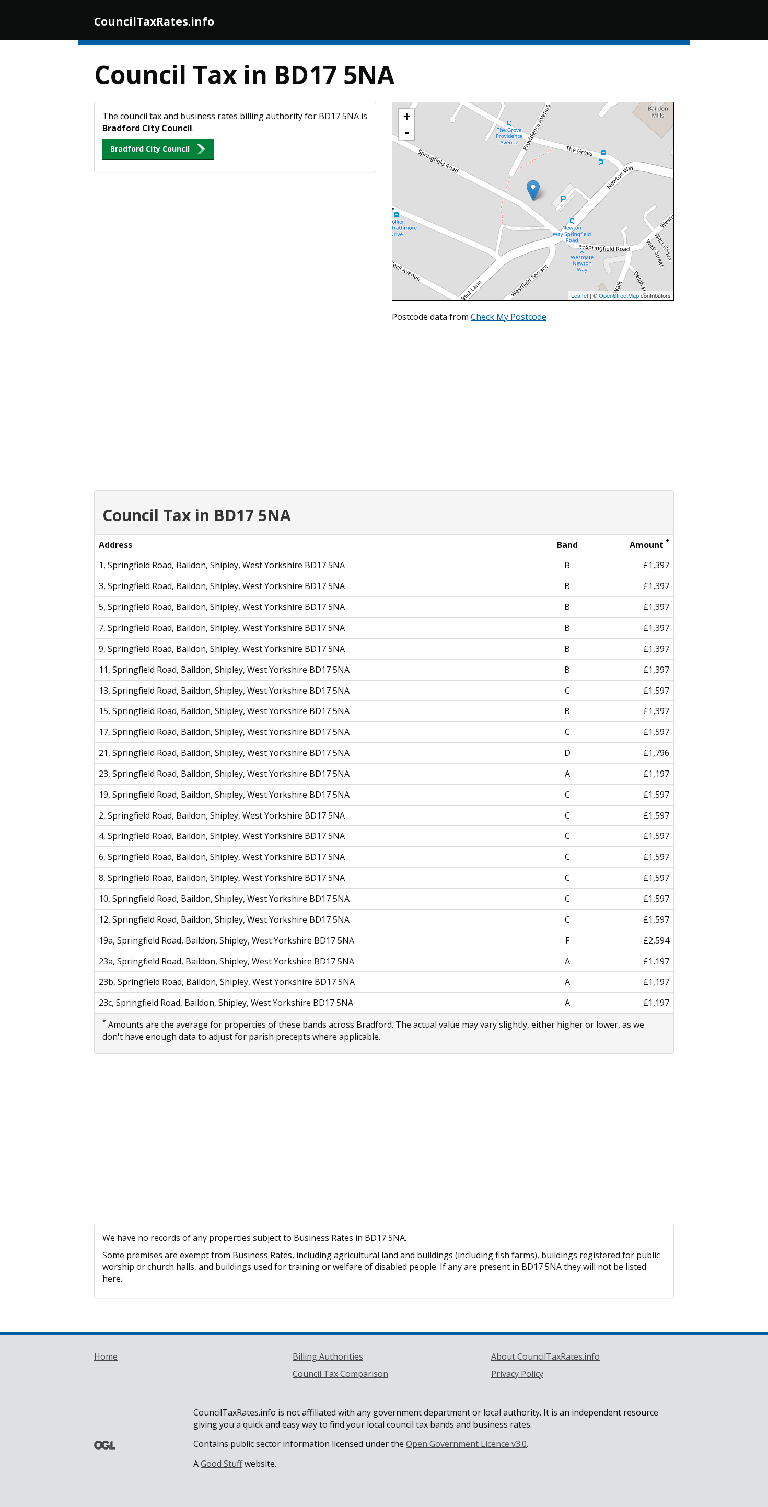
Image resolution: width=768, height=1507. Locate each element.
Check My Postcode (508, 317)
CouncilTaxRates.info (154, 21)
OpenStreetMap (619, 295)
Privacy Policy (517, 1373)
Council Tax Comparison (340, 1373)
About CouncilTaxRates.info (545, 1356)
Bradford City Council (150, 149)
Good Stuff (221, 1463)
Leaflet (579, 295)
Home (106, 1356)
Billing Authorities (328, 1356)
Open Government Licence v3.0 (466, 1444)
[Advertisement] (384, 404)
